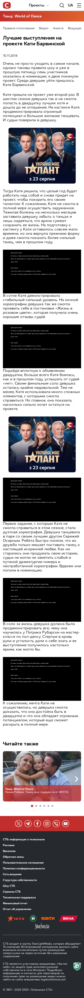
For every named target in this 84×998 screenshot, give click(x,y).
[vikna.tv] (68, 919)
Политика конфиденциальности (24, 868)
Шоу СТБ (9, 885)
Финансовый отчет (15, 903)
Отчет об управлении (17, 909)
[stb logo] (7, 5)
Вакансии (9, 851)
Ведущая (74, 28)
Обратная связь (13, 856)
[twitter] (18, 823)
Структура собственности (20, 880)
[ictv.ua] (15, 919)
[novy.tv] (33, 919)
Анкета (58, 28)
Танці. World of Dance (22, 16)
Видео (43, 28)
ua (70, 5)
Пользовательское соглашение (23, 862)
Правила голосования (18, 28)
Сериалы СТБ (12, 891)
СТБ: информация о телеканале (24, 839)
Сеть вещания (12, 874)
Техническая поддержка (19, 897)
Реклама (9, 845)
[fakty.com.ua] (47, 919)
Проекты (36, 5)
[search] (62, 5)
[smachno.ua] (42, 926)
